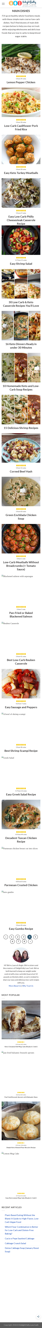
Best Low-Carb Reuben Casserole (21, 661)
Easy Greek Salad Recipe (21, 794)
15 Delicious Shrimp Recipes (21, 427)
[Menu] (3, 4)
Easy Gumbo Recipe (21, 928)
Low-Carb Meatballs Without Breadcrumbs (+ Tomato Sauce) (21, 566)
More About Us (15, 986)
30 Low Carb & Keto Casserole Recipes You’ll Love (21, 303)
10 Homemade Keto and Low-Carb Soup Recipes (21, 387)
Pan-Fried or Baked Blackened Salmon (21, 614)
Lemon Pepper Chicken (21, 82)
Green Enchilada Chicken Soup (21, 516)
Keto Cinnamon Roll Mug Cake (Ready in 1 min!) (21, 1047)
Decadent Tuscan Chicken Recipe (21, 839)
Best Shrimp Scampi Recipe (21, 750)
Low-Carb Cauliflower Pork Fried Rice (21, 127)
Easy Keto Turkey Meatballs (21, 172)
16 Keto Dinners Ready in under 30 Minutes (21, 345)
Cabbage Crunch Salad (15, 1243)
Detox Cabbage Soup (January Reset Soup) (22, 1250)
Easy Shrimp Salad (21, 263)
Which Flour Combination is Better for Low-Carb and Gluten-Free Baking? (21, 1230)
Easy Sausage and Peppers (21, 707)
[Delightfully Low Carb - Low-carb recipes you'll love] (22, 4)
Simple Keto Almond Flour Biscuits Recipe (21, 1147)
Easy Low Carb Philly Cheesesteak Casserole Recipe (21, 220)
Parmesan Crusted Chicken (21, 885)
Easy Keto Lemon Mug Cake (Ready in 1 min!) (21, 1198)
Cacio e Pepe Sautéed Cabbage (19, 1238)
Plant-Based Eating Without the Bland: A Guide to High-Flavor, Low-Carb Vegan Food (22, 1218)
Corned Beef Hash (21, 471)
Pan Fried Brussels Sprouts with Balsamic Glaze (21, 1097)
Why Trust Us (27, 986)
